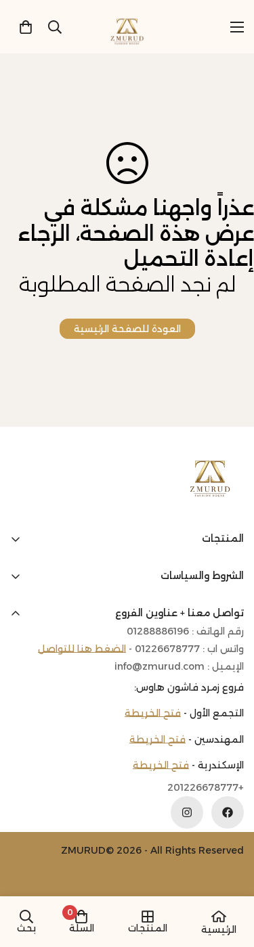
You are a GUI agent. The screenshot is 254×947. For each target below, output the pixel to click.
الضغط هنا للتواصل (82, 649)
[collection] (147, 916)
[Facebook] (227, 812)
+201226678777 (205, 788)
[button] (25, 27)
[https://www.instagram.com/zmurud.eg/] (187, 812)
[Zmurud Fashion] (127, 26)
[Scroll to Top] (24, 875)
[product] (219, 916)
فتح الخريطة (153, 713)
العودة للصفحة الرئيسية (127, 329)
